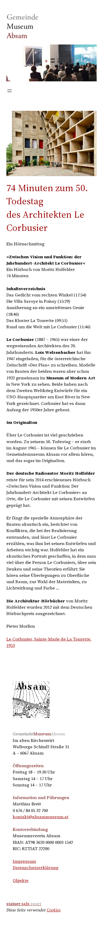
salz (23, 903)
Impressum (24, 861)
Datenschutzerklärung (35, 867)
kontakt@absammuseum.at (40, 817)
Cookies (53, 910)
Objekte (21, 880)
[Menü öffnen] (9, 91)
